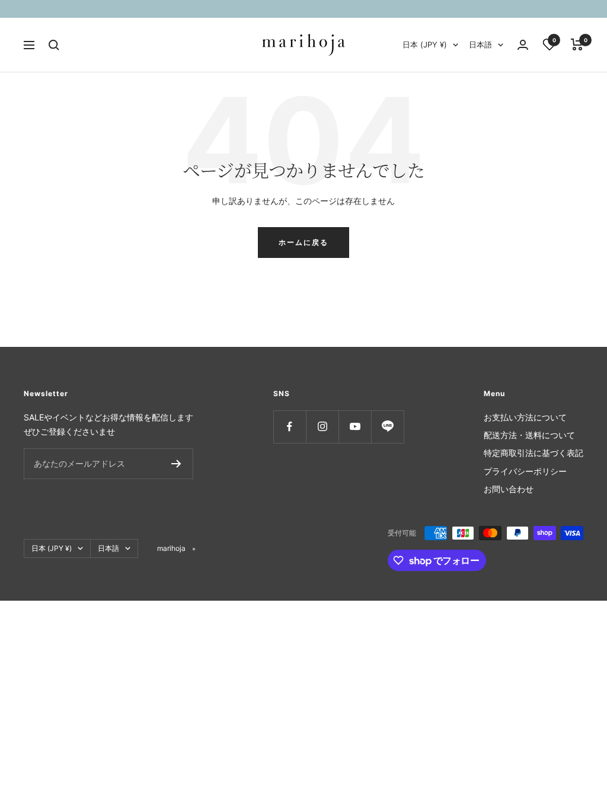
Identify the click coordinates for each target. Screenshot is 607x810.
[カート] (577, 44)
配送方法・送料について (529, 435)
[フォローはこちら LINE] (387, 426)
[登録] (176, 464)
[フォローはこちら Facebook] (289, 426)
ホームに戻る (303, 242)
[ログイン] (522, 45)
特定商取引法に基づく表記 (533, 453)
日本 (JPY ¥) (424, 44)
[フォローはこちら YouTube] (354, 426)
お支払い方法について (525, 417)
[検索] (54, 45)
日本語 (480, 44)
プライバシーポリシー (525, 471)
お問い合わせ (508, 489)
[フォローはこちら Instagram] (322, 426)
